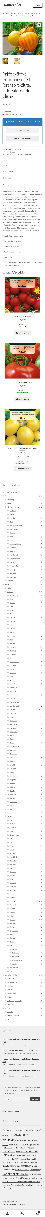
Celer (11, 831)
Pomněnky (13, 724)
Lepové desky (11, 993)
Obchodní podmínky (12, 1111)
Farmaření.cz (12, 5)
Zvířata (7, 1008)
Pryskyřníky (14, 566)
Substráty (10, 1004)
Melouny (13, 887)
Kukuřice (13, 872)
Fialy (11, 614)
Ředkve (12, 923)
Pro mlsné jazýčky (11, 1178)
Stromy (9, 809)
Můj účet (7, 1213)
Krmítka (10, 1012)
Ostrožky (13, 713)
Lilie (11, 540)
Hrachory (13, 625)
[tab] (23, 165)
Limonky (13, 665)
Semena (13, 13)
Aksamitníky (14, 595)
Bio (4, 1130)
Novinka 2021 (20, 1162)
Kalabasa (15, 957)
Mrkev (12, 894)
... (34, 1045)
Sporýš (12, 758)
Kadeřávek (13, 857)
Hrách (12, 850)
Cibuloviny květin (13, 507)
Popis (5, 165)
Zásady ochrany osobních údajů (14, 1204)
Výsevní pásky (16, 1185)
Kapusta (13, 861)
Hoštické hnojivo (15, 1135)
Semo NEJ (17, 1182)
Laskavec (13, 654)
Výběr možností (22, 468)
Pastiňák (13, 905)
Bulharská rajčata (13, 1130)
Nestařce (13, 691)
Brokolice (13, 824)
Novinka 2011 (9, 1151)
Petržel (12, 912)
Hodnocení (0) (8, 178)
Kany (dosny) (14, 529)
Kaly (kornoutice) (16, 525)
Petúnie (12, 717)
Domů (7, 13)
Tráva (9, 813)
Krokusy (12, 536)
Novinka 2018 (23, 1159)
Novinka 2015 (26, 1155)
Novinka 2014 (14, 1155)
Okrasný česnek (15, 559)
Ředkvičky (13, 927)
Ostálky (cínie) (15, 706)
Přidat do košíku (22, 333)
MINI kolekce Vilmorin (9, 1148)
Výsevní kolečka (6, 1185)
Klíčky (9, 588)
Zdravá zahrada (27, 1185)
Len (11, 658)
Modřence (13, 548)
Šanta (12, 743)
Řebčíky (12, 570)
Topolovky (13, 776)
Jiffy (17, 1140)
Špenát (12, 938)
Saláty (12, 934)
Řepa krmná (14, 931)
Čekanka (13, 828)
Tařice (12, 772)
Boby (11, 820)
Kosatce (13, 533)
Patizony (15, 964)
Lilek (11, 879)
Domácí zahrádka (26, 1130)
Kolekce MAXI (25, 1140)
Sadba (7, 496)
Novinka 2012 (23, 1151)
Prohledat (22, 1213)
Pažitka (12, 909)
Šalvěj (12, 739)
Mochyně (13, 890)
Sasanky (13, 573)
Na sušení (30, 1148)
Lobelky (12, 669)
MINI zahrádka (21, 1148)
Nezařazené (14, 555)
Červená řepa (14, 835)
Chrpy (12, 606)
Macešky (13, 673)
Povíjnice (13, 728)
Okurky (12, 898)
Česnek (9, 503)
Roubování (10, 1182)
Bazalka (12, 798)
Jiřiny (12, 522)
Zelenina (20, 13)
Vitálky (12, 783)
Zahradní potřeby (11, 975)
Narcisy (12, 551)
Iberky (12, 632)
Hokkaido (15, 953)
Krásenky (13, 651)
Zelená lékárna (38, 1185)
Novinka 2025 (32, 1165)
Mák (11, 677)
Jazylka (12, 636)
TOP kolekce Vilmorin (30, 1181)
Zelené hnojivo (8, 1188)
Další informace (8, 171)
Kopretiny (13, 647)
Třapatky (13, 780)
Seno (9, 1019)
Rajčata (27, 13)
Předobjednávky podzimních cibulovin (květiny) (21, 1050)
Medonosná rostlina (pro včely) (24, 1144)
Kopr (11, 868)
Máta (11, 805)
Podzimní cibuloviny (16, 1174)
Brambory (10, 500)
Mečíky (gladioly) (15, 544)
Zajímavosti (14, 968)
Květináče (10, 990)
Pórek (12, 916)
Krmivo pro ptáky (13, 1015)
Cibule (12, 839)
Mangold (13, 883)
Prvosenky (13, 732)
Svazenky (13, 769)
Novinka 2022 (31, 1162)
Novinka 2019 (32, 1159)
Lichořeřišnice (14, 662)
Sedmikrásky (14, 747)
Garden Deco (5, 1135)
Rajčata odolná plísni (24, 154)
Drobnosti (10, 979)
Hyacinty (13, 518)
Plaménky (13, 721)
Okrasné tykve (17, 960)
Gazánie (13, 618)
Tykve (12, 945)
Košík (34, 1211)
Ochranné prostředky (14, 1001)
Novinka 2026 (11, 154)
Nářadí (9, 997)
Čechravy (13, 511)
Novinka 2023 (8, 1166)
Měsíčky (12, 680)
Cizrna (12, 842)
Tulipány (13, 577)
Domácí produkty (11, 492)
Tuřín (12, 942)
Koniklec (13, 643)
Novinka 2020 (8, 1162)
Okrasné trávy (15, 702)
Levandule (13, 802)
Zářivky (12, 787)
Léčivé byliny (11, 794)
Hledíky (12, 621)
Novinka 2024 (19, 1166)
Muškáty (13, 684)
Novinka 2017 (13, 1159)
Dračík (12, 610)
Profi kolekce (35, 1174)
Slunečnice (13, 754)
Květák (12, 876)
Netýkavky (13, 695)
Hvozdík (12, 629)
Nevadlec (13, 699)
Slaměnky (13, 750)
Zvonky (12, 791)
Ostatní (12, 710)
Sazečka (10, 581)
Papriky (12, 901)
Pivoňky (12, 562)
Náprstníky (13, 688)
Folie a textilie (12, 982)
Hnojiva (10, 986)
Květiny (10, 592)
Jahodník (13, 853)
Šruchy (12, 761)
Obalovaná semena (22, 1170)
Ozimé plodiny (35, 1170)
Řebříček (13, 735)
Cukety (14, 949)
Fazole (12, 846)
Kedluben (13, 864)
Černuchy (13, 603)
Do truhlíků (36, 1130)
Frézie (12, 514)
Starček (12, 765)
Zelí (11, 971)
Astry (12, 599)
